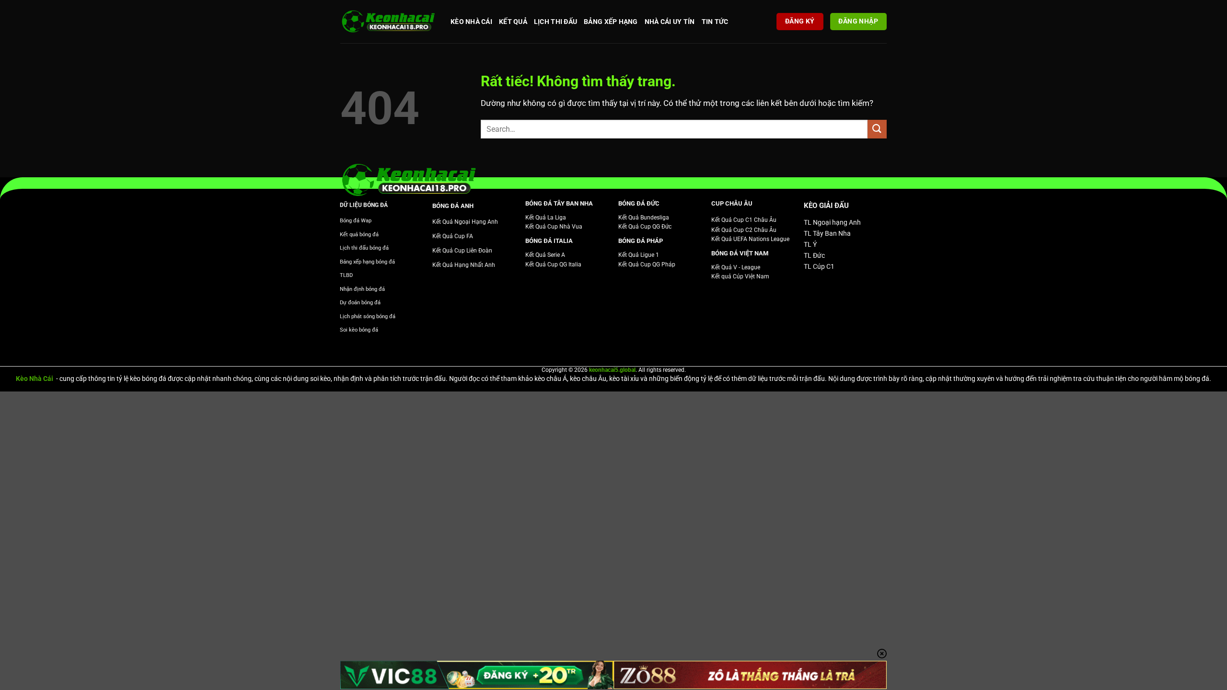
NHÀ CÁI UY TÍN (670, 21)
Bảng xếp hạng (611, 21)
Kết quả (513, 21)
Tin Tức (715, 21)
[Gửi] (877, 129)
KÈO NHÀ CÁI (471, 21)
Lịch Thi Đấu (555, 21)
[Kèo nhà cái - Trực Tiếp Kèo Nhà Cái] (388, 21)
